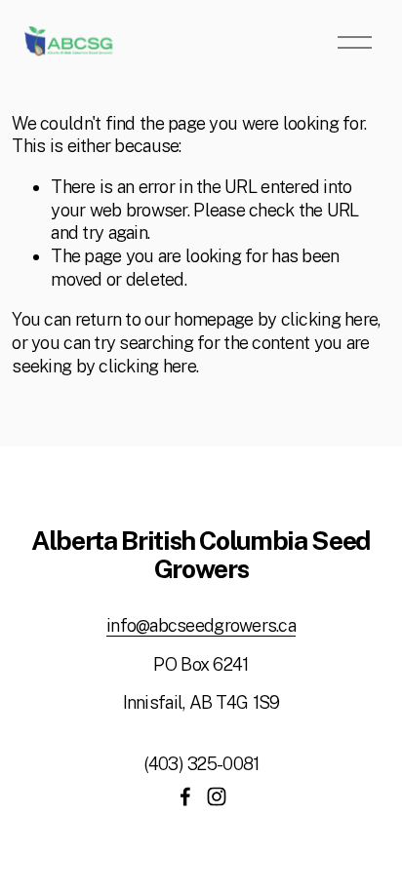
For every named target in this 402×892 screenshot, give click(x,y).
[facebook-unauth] (185, 796)
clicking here (330, 319)
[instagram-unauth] (216, 796)
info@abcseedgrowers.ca (201, 625)
